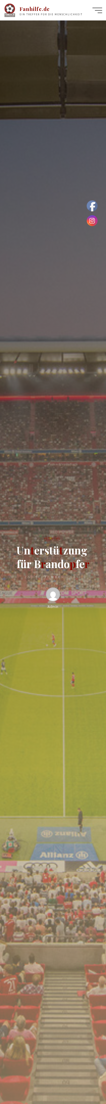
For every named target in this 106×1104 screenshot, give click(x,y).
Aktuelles (52, 538)
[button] (9, 8)
